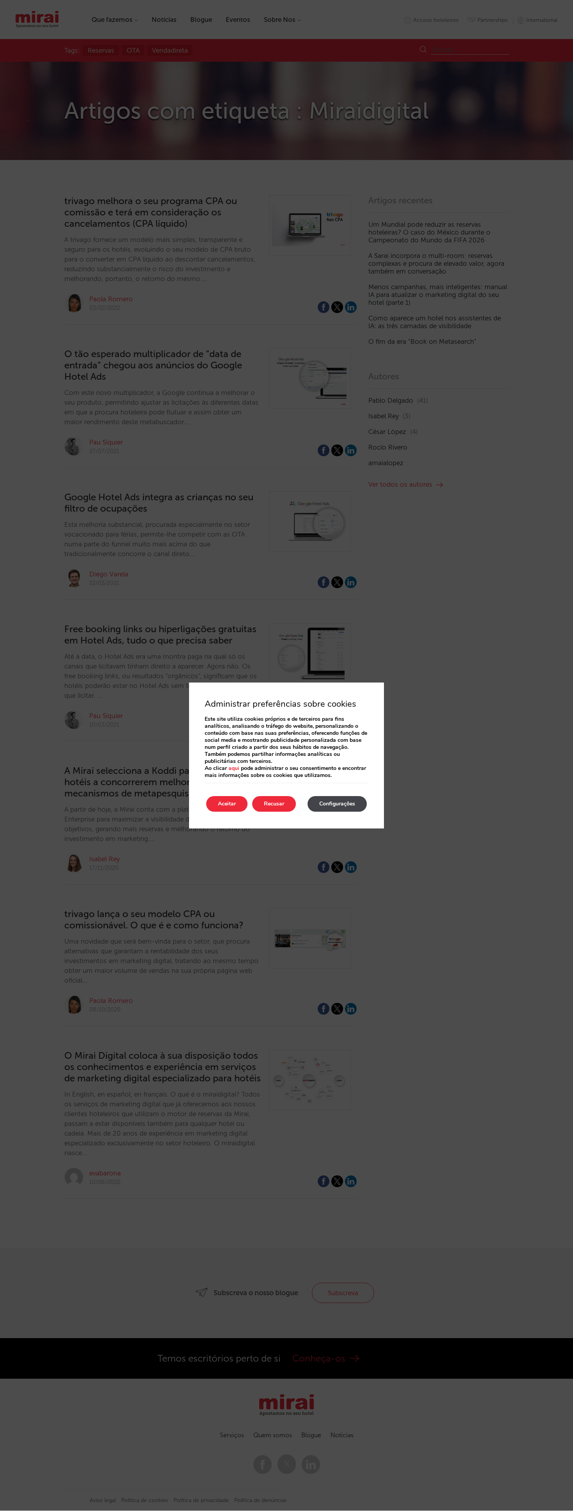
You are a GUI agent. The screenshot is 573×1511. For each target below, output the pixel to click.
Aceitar (227, 803)
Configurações (337, 803)
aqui (233, 768)
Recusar (274, 803)
